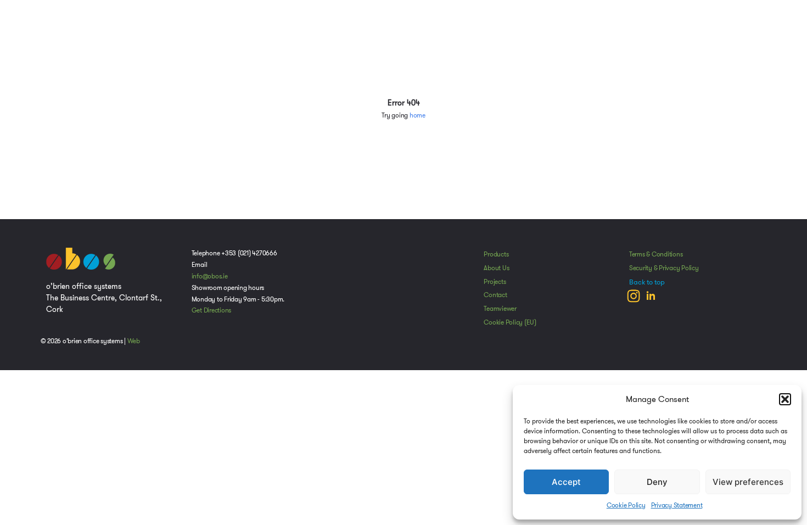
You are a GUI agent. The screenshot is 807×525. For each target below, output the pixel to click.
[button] (785, 399)
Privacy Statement (677, 505)
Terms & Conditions (656, 254)
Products (496, 254)
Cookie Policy (626, 505)
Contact (495, 295)
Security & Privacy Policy (664, 268)
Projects (495, 281)
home (417, 115)
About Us (496, 268)
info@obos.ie (210, 276)
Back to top (647, 282)
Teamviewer (500, 308)
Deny (657, 482)
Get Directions (212, 310)
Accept (566, 482)
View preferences (748, 482)
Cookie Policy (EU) (510, 322)
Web (133, 341)
